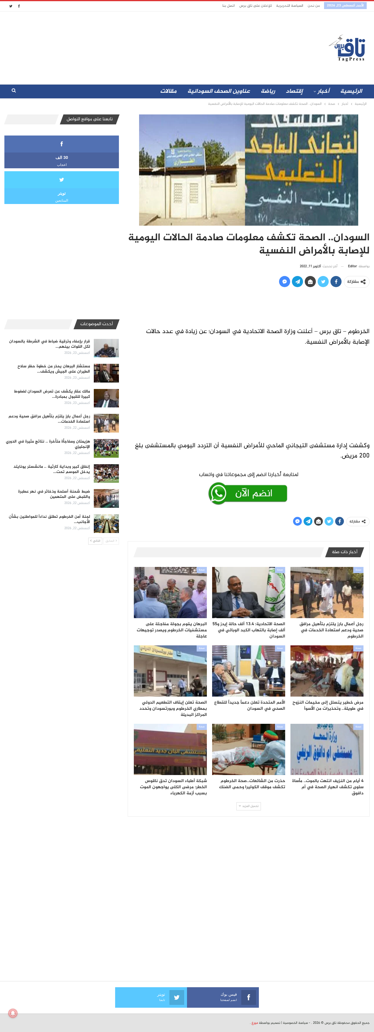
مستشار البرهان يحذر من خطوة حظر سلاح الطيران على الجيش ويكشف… (54, 369)
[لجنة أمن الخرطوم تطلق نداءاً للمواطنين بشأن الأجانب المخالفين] (106, 523)
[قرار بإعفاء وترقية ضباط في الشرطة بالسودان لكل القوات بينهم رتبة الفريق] (106, 348)
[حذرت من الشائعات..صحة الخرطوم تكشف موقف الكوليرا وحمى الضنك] (248, 749)
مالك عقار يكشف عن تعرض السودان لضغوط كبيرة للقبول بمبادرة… (52, 394)
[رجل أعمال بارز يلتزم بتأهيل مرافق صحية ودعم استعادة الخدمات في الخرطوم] (326, 592)
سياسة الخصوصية (295, 1023)
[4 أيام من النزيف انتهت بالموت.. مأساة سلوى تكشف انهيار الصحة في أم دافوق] (326, 749)
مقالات (168, 91)
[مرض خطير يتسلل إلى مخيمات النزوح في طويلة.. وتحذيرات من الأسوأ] (326, 671)
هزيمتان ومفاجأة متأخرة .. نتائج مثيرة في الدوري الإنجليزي (48, 444)
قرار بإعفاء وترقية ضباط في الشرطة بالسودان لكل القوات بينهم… (49, 344)
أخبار (323, 91)
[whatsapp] (249, 487)
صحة (358, 570)
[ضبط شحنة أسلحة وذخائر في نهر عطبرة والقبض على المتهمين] (106, 498)
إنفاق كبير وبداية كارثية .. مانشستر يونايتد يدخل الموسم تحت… (51, 469)
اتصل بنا (228, 6)
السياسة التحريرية (289, 6)
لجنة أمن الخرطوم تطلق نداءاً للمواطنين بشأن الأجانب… (49, 519)
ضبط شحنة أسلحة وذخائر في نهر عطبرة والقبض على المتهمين (54, 494)
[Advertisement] (135, 46)
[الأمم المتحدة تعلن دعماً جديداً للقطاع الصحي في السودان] (248, 671)
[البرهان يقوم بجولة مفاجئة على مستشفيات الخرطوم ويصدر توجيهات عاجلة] (170, 592)
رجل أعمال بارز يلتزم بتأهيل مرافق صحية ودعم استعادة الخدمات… (49, 419)
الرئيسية (351, 91)
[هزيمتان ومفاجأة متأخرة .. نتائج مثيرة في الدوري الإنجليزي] (106, 448)
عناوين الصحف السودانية (218, 91)
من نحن (314, 6)
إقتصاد (294, 91)
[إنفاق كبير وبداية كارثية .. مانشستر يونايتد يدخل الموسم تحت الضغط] (106, 473)
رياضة (268, 91)
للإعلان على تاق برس (255, 6)
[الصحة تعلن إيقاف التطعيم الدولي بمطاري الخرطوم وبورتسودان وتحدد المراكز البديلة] (170, 671)
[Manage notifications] (13, 1013)
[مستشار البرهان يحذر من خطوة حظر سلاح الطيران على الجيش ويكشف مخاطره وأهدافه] (106, 373)
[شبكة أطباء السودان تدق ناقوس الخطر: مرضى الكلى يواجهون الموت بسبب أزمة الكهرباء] (170, 749)
